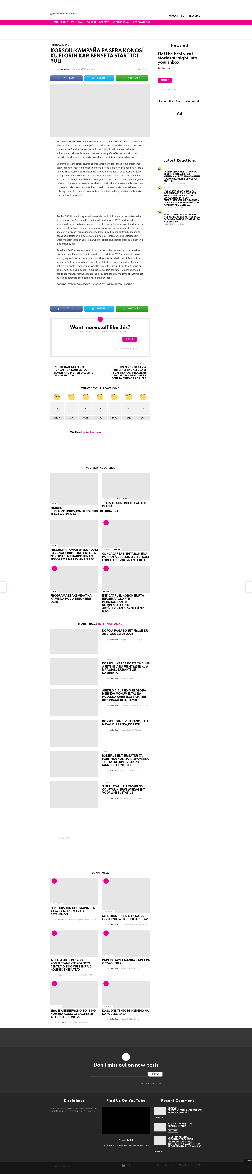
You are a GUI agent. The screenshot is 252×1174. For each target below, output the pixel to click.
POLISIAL (91, 22)
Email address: (164, 68)
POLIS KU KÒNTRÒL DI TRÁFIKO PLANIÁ (180, 1125)
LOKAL (80, 22)
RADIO (64, 22)
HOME (55, 22)
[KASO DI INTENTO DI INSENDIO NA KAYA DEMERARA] (126, 994)
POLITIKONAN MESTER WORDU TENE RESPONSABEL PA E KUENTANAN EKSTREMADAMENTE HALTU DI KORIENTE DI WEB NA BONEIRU (182, 176)
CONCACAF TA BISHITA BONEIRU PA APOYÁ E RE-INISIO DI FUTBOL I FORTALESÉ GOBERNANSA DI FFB (125, 557)
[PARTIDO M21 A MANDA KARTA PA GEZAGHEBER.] (126, 943)
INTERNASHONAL (121, 22)
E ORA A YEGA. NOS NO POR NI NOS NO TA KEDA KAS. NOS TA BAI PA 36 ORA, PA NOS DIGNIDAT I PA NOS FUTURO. (182, 218)
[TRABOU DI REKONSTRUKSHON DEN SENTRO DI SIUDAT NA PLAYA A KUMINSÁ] (74, 489)
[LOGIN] (200, 22)
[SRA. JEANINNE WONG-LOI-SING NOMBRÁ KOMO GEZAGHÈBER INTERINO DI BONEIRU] (74, 994)
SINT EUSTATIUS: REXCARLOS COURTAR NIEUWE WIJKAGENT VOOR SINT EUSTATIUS (123, 789)
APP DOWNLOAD (142, 22)
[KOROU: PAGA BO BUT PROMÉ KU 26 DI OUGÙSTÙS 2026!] (74, 641)
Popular (173, 16)
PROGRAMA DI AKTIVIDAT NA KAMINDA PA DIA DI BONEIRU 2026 (71, 599)
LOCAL (54, 504)
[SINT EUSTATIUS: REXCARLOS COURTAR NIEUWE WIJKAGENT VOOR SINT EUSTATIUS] (74, 794)
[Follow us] (192, 22)
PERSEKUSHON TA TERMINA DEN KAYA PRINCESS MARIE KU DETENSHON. (72, 911)
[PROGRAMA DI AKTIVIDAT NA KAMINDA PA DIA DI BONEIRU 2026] (74, 579)
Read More (159, 1117)
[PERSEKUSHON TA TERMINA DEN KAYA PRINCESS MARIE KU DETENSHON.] (74, 891)
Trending (194, 16)
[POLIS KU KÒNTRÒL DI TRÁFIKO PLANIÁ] (126, 486)
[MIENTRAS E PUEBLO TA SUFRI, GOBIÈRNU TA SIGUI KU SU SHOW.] (126, 895)
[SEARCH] (195, 22)
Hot (183, 16)
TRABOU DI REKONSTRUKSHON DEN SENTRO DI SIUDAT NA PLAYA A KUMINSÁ (84, 511)
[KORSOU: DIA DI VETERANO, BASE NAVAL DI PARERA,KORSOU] (74, 733)
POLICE (126, 499)
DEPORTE (104, 22)
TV (72, 22)
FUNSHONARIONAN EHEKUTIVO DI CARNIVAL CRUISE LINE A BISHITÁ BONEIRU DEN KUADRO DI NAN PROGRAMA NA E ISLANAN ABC (184, 1142)
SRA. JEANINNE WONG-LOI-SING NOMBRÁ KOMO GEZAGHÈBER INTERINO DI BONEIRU (73, 1014)
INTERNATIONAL (110, 624)
